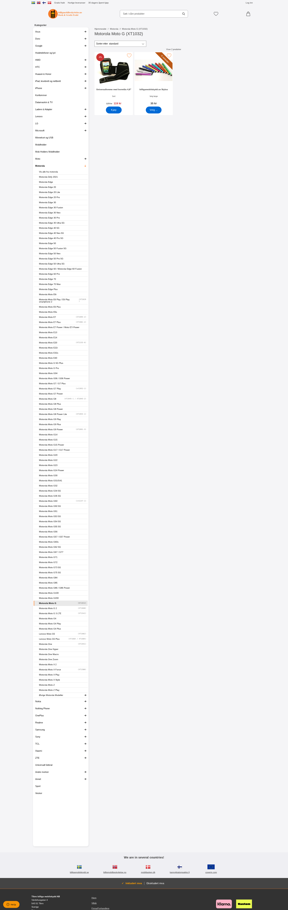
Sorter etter (107, 43)
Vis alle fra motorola (48, 172)
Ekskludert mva (155, 883)
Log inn (249, 3)
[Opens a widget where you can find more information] (11, 904)
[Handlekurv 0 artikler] (249, 14)
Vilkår (94, 903)
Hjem (94, 898)
